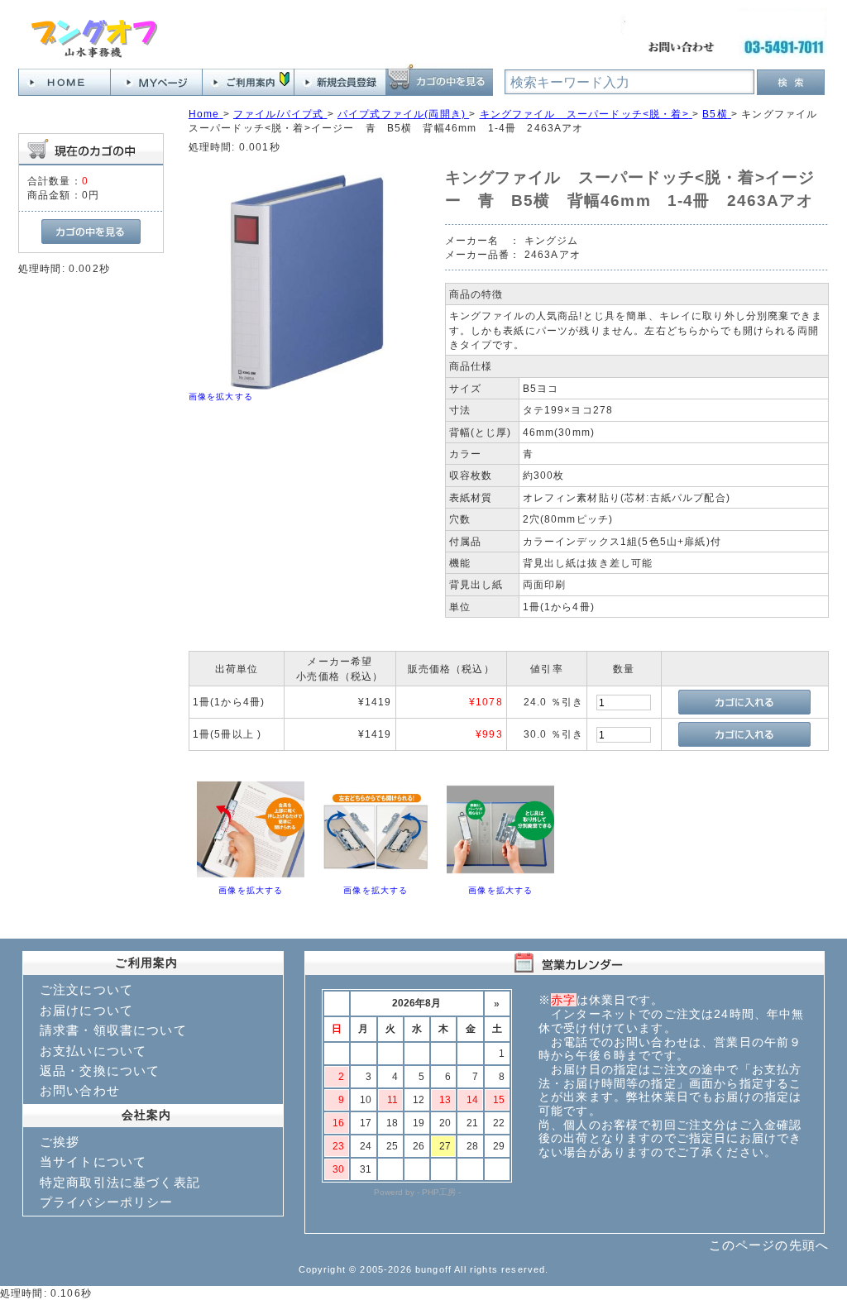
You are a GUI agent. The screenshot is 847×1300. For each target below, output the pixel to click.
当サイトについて (93, 1161)
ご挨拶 (59, 1142)
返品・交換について (100, 1070)
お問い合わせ (80, 1090)
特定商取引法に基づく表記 (120, 1182)
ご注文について (86, 989)
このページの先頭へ (769, 1245)
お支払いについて (93, 1051)
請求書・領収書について (113, 1030)
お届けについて (86, 1010)
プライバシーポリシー (107, 1202)
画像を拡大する (221, 396)
